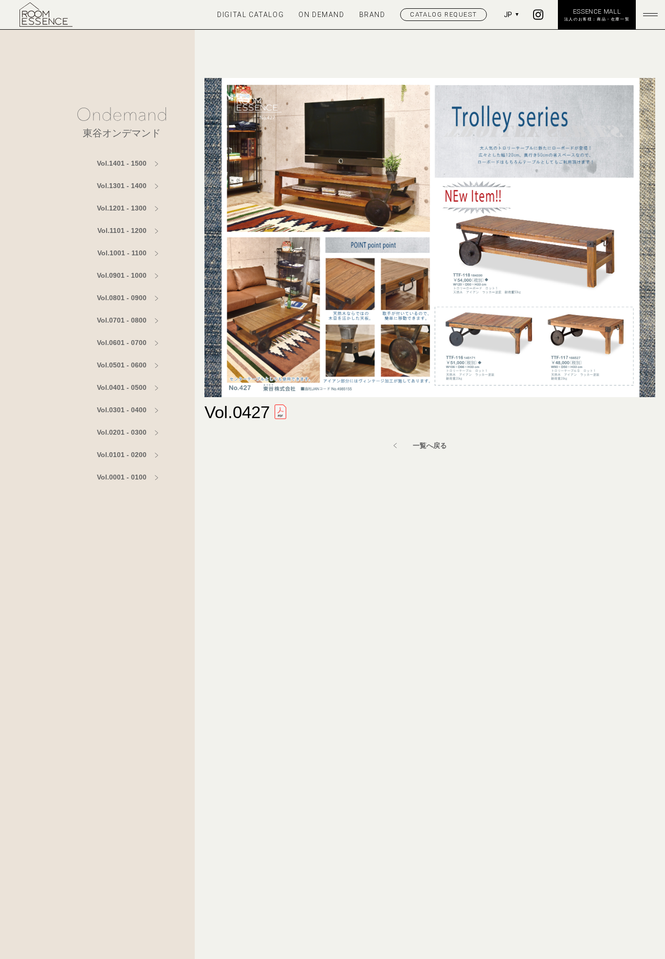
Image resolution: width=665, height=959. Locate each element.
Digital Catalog (250, 15)
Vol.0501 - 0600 (122, 365)
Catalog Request (443, 14)
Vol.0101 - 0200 (122, 455)
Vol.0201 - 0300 (122, 432)
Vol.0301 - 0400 (122, 410)
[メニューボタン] (650, 14)
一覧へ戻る (430, 445)
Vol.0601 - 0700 (122, 342)
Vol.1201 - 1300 (122, 208)
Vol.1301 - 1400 (122, 186)
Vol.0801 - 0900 (122, 298)
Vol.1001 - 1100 (122, 253)
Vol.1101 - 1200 (122, 230)
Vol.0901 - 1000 (122, 275)
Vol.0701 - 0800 (122, 320)
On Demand (321, 15)
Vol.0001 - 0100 (122, 477)
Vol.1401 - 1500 (122, 163)
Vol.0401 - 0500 (122, 387)
